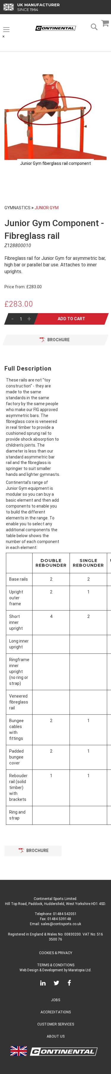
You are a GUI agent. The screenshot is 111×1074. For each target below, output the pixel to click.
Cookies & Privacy (55, 953)
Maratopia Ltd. (79, 970)
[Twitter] (56, 984)
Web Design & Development (41, 970)
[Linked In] (43, 984)
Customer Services (55, 1024)
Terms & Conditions (55, 965)
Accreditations (56, 1012)
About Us (56, 1036)
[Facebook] (69, 984)
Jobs (55, 1000)
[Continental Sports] (56, 28)
